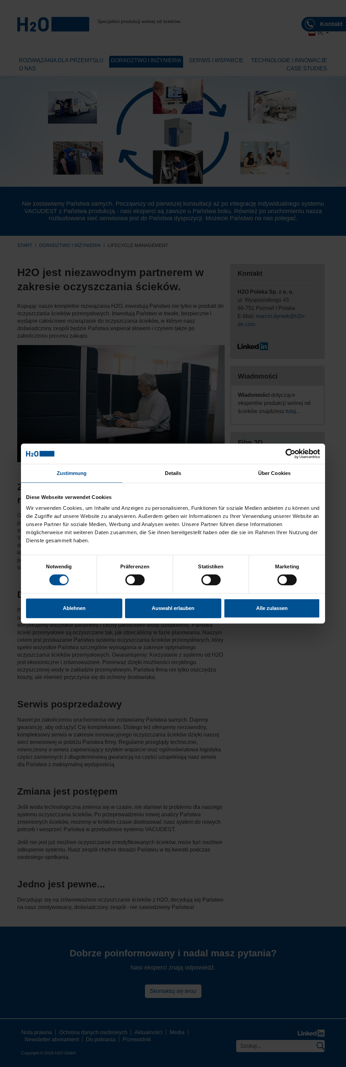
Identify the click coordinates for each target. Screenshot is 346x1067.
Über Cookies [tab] (274, 473)
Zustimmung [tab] (72, 473)
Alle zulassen (272, 608)
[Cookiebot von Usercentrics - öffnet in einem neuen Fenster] (290, 454)
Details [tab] (173, 473)
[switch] (135, 579)
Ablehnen (74, 608)
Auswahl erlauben (173, 608)
